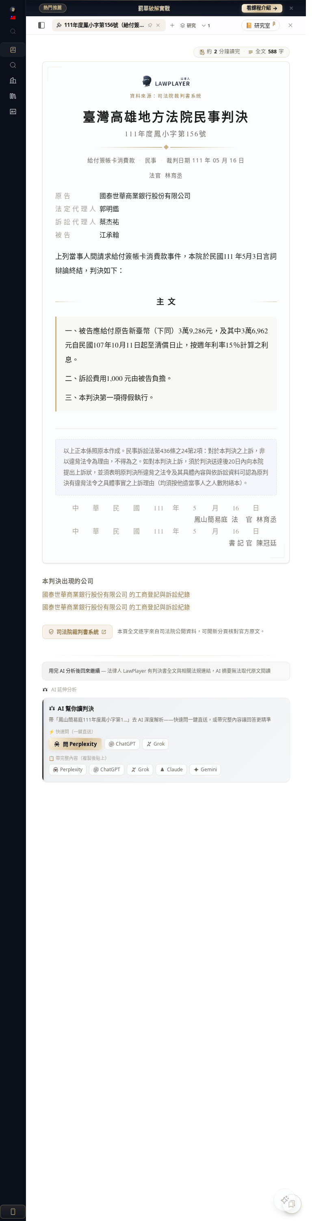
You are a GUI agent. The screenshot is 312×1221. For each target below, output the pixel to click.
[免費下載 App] (13, 1212)
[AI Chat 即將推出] (284, 1199)
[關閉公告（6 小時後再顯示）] (291, 8)
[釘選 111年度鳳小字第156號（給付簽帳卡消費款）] (150, 25)
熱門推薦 (52, 8)
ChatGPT (126, 743)
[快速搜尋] (13, 31)
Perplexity (71, 769)
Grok (159, 743)
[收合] (41, 25)
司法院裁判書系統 (77, 631)
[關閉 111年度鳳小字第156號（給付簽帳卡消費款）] (158, 25)
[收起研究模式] (290, 25)
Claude (175, 769)
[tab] (109, 25)
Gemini (209, 769)
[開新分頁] (172, 25)
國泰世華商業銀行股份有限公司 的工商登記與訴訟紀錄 (116, 594)
